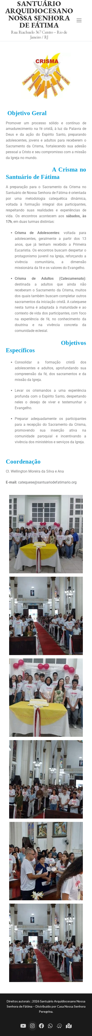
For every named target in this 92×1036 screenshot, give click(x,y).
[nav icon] (79, 20)
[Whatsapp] (50, 1026)
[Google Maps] (69, 1026)
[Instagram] (32, 1026)
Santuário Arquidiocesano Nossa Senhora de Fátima (39, 14)
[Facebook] (41, 1026)
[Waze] (59, 1026)
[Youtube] (23, 1026)
